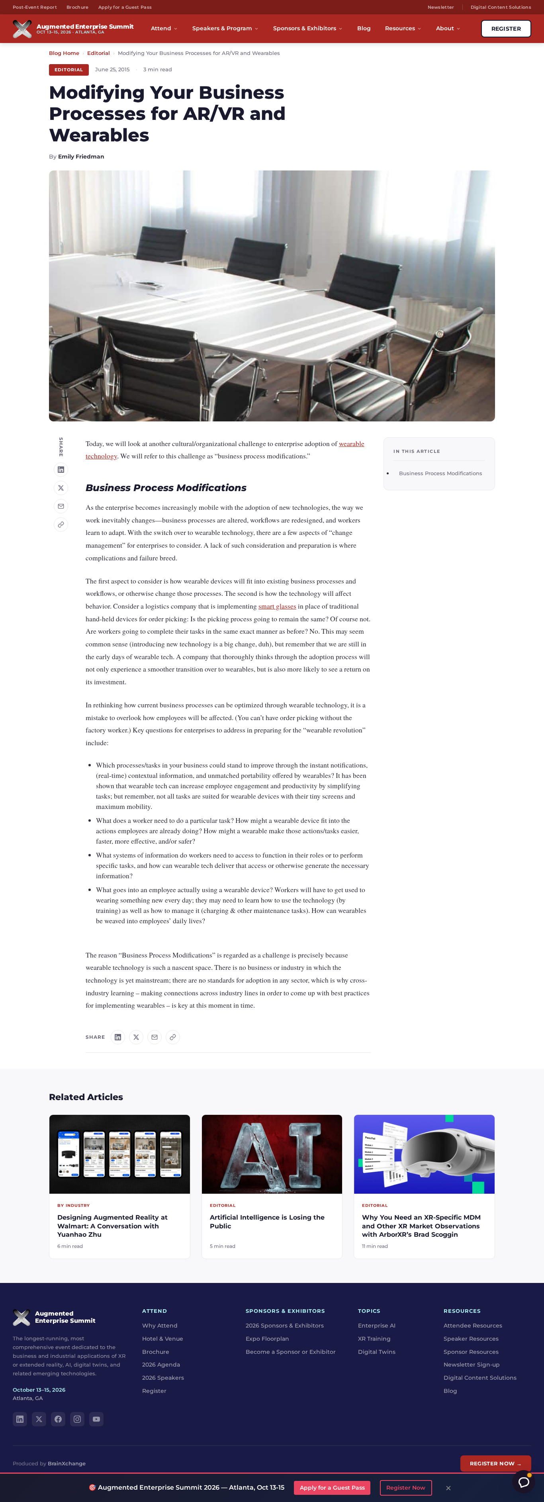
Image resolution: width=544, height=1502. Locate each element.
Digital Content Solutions (501, 7)
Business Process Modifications (440, 473)
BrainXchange (67, 1463)
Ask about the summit (523, 1481)
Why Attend (160, 1325)
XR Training (374, 1338)
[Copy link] (61, 524)
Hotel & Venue (162, 1338)
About (445, 28)
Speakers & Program (222, 28)
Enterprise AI (376, 1325)
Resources (400, 28)
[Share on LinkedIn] (61, 469)
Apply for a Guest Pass (125, 7)
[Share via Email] (61, 506)
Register (154, 1390)
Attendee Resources (473, 1325)
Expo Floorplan (267, 1338)
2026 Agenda (161, 1364)
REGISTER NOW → (496, 1463)
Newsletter (441, 7)
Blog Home (64, 53)
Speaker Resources (471, 1338)
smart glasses (277, 606)
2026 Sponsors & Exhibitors (285, 1325)
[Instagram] (77, 1419)
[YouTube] (96, 1419)
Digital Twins (376, 1351)
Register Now (405, 1487)
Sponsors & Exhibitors (304, 28)
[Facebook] (58, 1419)
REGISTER (506, 28)
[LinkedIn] (20, 1419)
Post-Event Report (35, 7)
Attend (161, 28)
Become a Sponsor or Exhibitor (291, 1351)
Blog (364, 28)
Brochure (77, 7)
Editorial (98, 53)
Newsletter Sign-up (472, 1364)
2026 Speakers (163, 1377)
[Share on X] (61, 488)
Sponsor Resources (471, 1351)
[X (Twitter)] (39, 1419)
